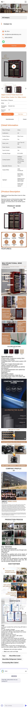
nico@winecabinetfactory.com (13, 34)
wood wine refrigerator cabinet (11, 659)
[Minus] (26, 671)
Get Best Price (7, 114)
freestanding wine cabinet (10, 662)
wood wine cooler (14, 655)
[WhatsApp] (3, 41)
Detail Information (10, 119)
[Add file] (2, 705)
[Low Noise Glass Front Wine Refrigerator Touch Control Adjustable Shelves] (13, 66)
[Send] (26, 705)
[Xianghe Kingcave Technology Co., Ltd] (14, 2)
